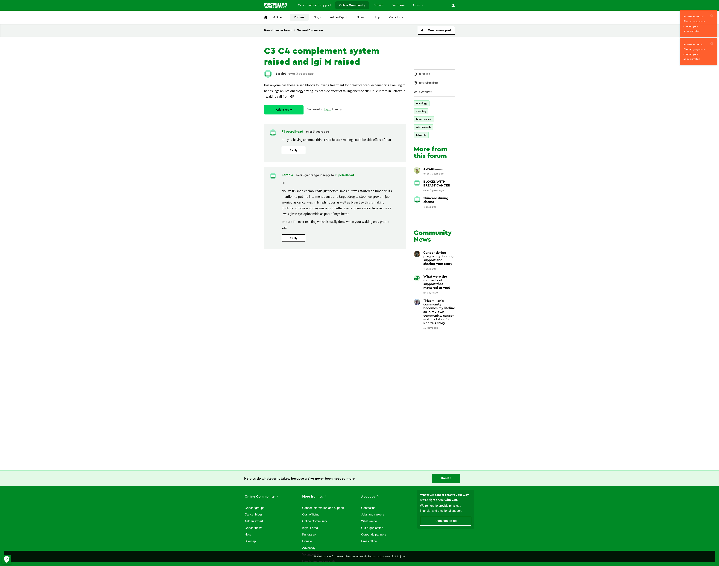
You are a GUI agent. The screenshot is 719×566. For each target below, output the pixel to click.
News (360, 17)
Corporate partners (373, 534)
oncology (421, 103)
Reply (293, 150)
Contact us (368, 508)
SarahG (281, 73)
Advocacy (308, 548)
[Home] (277, 5)
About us (368, 496)
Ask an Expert (339, 17)
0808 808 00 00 (446, 521)
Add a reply (284, 109)
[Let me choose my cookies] (6, 559)
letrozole (421, 135)
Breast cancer (424, 119)
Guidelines (396, 17)
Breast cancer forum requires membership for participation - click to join (359, 556)
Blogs (317, 17)
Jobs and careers (372, 514)
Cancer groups (254, 508)
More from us (313, 496)
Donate (378, 5)
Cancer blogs (254, 514)
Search (280, 17)
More (416, 5)
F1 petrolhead (293, 131)
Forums (299, 17)
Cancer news (253, 528)
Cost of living (310, 514)
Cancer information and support (323, 508)
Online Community (352, 5)
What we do (369, 521)
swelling (421, 111)
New (436, 30)
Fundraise (398, 5)
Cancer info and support (314, 5)
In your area (310, 528)
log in (327, 109)
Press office (369, 541)
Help (377, 17)
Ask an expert (254, 521)
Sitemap (250, 541)
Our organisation (372, 528)
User (453, 5)
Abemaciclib (423, 127)
